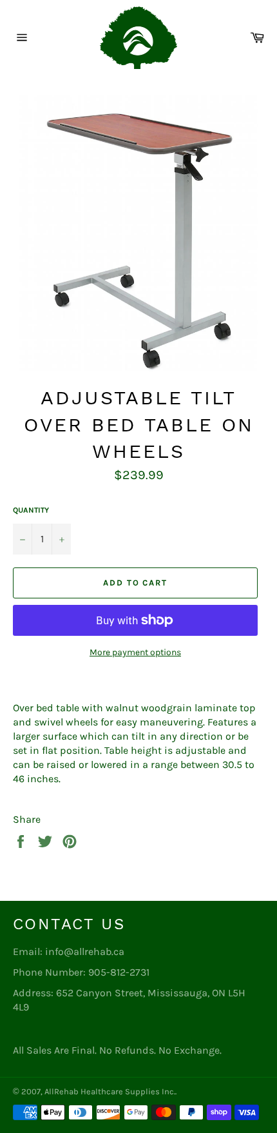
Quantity (31, 510)
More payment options (135, 652)
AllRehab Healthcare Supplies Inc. (109, 1091)
